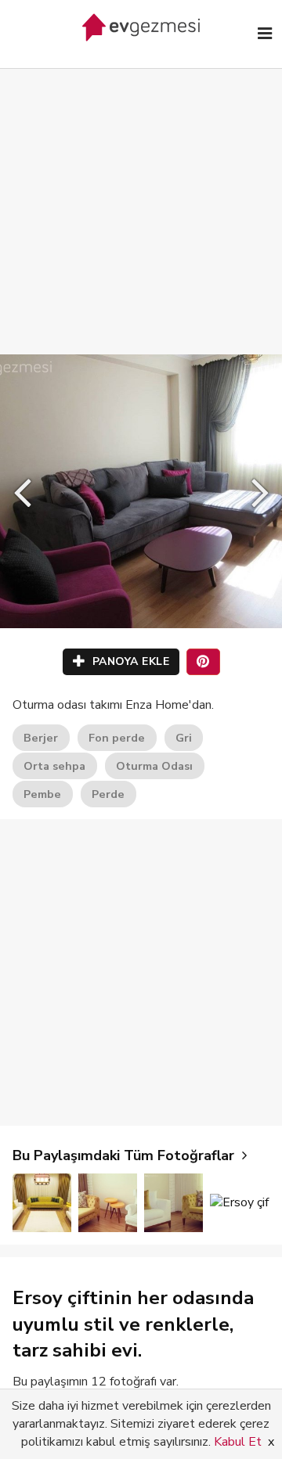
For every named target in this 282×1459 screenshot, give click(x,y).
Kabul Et (238, 1441)
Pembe (42, 794)
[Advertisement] (141, 195)
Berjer (41, 738)
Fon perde (117, 738)
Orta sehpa (54, 766)
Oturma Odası (154, 766)
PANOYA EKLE (129, 661)
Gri (183, 738)
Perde (108, 794)
